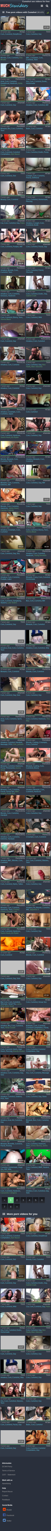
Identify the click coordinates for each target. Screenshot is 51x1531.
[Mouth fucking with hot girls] (13, 896)
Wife (9, 1169)
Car (2, 223)
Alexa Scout (9, 1006)
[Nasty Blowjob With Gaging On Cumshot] (38, 613)
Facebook (10, 1515)
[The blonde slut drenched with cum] (38, 660)
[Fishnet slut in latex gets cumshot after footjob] (13, 566)
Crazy (35, 577)
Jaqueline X (34, 910)
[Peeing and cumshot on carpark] (13, 212)
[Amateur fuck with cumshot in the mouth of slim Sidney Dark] (38, 94)
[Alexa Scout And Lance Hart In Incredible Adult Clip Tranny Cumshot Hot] (13, 991)
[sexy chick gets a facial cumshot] (38, 235)
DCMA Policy (7, 1467)
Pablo (22, 223)
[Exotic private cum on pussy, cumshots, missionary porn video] (38, 141)
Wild (40, 317)
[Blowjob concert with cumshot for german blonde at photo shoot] (13, 849)
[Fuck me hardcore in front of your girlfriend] (38, 542)
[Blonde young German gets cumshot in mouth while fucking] (13, 448)
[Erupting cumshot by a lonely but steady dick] (38, 377)
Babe (28, 129)
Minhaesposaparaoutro (10, 1171)
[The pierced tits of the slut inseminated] (13, 1038)
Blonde (3, 58)
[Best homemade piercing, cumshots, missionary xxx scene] (38, 188)
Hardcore (13, 83)
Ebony (15, 317)
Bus (27, 601)
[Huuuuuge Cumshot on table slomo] (13, 330)
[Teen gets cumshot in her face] (13, 117)
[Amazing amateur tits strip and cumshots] (38, 637)
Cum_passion (18, 744)
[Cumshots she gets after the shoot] (13, 282)
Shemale (29, 272)
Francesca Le (39, 1030)
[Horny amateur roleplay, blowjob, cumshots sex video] (38, 448)
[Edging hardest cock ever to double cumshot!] (38, 873)
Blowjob (4, 129)
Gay (40, 34)
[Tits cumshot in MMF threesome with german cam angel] (38, 1156)
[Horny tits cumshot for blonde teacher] (13, 802)
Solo (18, 695)
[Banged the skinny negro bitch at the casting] (38, 755)
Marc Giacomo (36, 367)
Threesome (10, 768)
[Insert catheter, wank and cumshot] (38, 967)
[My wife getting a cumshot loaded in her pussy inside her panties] (13, 1156)
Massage (4, 744)
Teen (36, 60)
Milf (47, 105)
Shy (18, 553)
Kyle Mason (15, 154)
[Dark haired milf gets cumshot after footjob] (13, 235)
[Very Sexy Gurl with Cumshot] (38, 424)
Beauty (3, 199)
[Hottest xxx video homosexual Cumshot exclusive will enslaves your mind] (38, 1085)
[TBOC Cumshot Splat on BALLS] (38, 802)
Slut (14, 176)
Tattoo (20, 884)
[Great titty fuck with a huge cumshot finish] (13, 943)
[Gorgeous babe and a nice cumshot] (38, 117)
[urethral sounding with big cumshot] (38, 684)
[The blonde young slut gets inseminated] (38, 943)
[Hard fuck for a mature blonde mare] (38, 896)
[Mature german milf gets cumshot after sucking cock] (13, 471)
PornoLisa (46, 55)
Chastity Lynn (12, 912)
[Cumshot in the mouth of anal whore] (13, 70)
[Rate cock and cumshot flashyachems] (13, 542)
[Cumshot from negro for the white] (38, 46)
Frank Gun (11, 793)
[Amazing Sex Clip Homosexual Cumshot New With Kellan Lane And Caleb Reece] (38, 23)
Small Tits (12, 1004)
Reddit (9, 1510)
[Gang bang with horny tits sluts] (38, 825)
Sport (19, 719)
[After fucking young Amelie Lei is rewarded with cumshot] (13, 259)
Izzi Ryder (15, 437)
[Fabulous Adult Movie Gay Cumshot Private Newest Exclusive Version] (13, 1061)
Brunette (11, 1144)
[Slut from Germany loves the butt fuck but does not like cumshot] (13, 637)
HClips (22, 32)
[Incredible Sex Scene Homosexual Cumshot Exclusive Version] (13, 967)
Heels (15, 1049)
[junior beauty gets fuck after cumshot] (13, 188)
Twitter (9, 1521)
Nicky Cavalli (10, 1028)
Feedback (6, 1500)
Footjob (16, 247)
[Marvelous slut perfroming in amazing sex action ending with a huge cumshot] (13, 164)
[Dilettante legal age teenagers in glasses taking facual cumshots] (38, 849)
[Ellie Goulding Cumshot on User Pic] (13, 94)
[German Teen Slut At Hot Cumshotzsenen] (13, 1085)
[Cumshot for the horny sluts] (13, 825)
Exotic (44, 81)
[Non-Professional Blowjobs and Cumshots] (13, 660)
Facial (40, 247)
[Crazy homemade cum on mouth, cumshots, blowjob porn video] (38, 566)
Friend (28, 178)
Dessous (4, 296)
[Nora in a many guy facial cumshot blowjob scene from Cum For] (13, 778)
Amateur (29, 105)
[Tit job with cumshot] (38, 400)
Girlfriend (35, 178)
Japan (10, 414)
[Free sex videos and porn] (14, 5)
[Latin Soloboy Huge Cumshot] (13, 684)
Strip (47, 648)
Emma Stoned (36, 1146)
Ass (27, 81)
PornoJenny (20, 55)
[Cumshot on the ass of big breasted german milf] (38, 589)
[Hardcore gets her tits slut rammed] (13, 1180)
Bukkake (29, 1026)
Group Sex (10, 792)
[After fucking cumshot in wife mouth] (38, 330)
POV (10, 744)
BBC (28, 58)
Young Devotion (40, 555)
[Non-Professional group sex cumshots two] (38, 991)
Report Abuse (7, 1492)
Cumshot (8, 34)
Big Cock (4, 1002)
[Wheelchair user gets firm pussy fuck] (13, 920)
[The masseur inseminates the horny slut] (38, 1061)
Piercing (29, 201)
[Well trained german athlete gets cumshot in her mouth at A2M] (13, 707)
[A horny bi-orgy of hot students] (13, 589)
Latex (9, 579)
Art (34, 908)
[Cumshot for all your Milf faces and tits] (38, 471)
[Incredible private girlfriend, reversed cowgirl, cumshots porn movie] (38, 164)
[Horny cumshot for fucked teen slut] (38, 1132)
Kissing (9, 1146)
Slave (44, 1097)
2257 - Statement (8, 1475)
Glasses (45, 860)
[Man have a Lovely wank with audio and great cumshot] (13, 613)
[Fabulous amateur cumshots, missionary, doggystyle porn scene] (13, 377)
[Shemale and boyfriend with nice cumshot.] (38, 259)
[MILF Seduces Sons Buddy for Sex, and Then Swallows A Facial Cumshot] (13, 1132)
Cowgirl (29, 176)
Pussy (46, 152)
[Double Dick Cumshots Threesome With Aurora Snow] (13, 755)
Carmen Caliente (7, 510)
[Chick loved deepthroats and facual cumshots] (13, 23)
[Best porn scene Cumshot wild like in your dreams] (38, 306)
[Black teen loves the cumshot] (38, 519)
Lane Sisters (12, 603)
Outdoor (19, 1097)
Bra (9, 129)
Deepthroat (17, 34)
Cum (2, 34)
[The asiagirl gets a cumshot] (13, 400)
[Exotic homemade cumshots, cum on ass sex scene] (38, 70)
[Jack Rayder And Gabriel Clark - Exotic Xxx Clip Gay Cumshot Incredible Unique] (38, 282)
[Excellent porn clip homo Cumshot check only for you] (38, 495)
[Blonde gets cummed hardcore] (13, 495)
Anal (2, 81)
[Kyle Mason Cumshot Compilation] (13, 141)
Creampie (34, 58)
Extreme (4, 485)
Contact (5, 1496)
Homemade (30, 83)
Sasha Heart (5, 437)
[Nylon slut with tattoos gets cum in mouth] (13, 873)
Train (3, 721)
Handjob (19, 742)
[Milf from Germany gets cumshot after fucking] (38, 1109)
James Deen (13, 508)
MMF (40, 1167)
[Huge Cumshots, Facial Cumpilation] (38, 1014)
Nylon (15, 884)
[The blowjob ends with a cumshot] (38, 778)
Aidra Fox (29, 1030)
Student (4, 603)
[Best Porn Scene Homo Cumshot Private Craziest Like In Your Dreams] (38, 1180)
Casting (35, 742)
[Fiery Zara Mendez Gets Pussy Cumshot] (13, 519)
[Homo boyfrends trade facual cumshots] (38, 920)
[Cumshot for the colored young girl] (13, 306)
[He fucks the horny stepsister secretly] (38, 707)
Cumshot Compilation (34, 1028)
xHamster (21, 103)
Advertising (6, 1484)
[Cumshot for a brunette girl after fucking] (13, 353)
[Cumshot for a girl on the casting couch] (38, 731)
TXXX (48, 32)
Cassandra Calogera (9, 1193)
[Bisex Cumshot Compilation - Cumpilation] (38, 1038)
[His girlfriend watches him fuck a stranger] (13, 424)
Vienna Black (6, 319)
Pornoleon (21, 126)
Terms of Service (8, 1471)
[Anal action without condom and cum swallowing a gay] (13, 1109)
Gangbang (17, 601)
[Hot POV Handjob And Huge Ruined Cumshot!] (13, 731)
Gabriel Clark (31, 296)
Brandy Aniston (19, 1051)
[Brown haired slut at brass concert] (13, 1014)
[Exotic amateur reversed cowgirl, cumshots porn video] (38, 212)
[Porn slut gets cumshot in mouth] (13, 46)
